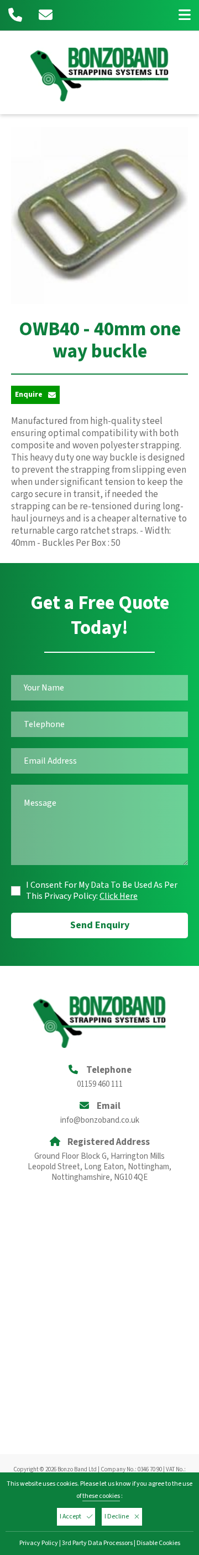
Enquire (29, 394)
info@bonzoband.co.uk (99, 1120)
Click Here (119, 896)
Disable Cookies (158, 1543)
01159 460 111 (100, 1084)
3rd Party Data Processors (97, 1543)
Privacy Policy (38, 1543)
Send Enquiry (99, 925)
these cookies (101, 1496)
